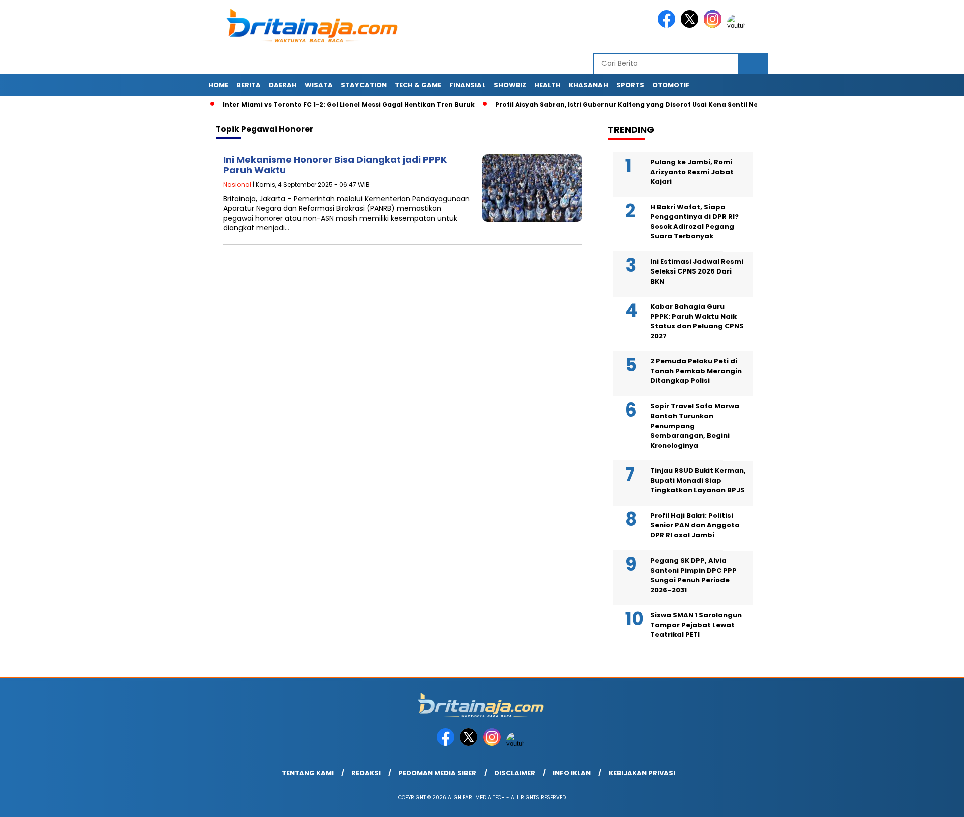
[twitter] (691, 25)
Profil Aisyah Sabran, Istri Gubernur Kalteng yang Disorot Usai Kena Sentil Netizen (615, 104)
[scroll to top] (926, 801)
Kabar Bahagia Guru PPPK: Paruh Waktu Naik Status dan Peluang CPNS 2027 (697, 321)
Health (547, 85)
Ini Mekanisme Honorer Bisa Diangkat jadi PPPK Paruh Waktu (335, 165)
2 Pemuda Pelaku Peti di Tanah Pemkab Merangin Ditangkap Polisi (696, 370)
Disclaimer (514, 773)
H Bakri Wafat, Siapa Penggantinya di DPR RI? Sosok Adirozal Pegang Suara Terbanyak (694, 221)
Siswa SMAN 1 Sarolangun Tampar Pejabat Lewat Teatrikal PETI (696, 624)
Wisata (319, 85)
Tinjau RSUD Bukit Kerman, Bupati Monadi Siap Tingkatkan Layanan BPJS (698, 480)
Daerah (283, 85)
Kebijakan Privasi (642, 773)
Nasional (237, 184)
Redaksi (366, 773)
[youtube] (737, 25)
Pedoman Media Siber (437, 773)
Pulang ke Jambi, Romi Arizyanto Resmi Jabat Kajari (692, 171)
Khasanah (588, 85)
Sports (630, 85)
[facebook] (668, 25)
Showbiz (510, 85)
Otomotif (671, 85)
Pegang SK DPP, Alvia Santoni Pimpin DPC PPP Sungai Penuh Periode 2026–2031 (693, 575)
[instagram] (714, 25)
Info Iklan (572, 773)
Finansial (467, 85)
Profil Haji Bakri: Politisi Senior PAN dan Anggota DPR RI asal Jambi (695, 525)
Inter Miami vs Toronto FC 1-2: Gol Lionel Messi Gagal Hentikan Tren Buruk (329, 104)
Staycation (364, 85)
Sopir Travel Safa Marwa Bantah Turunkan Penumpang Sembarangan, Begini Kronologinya (694, 425)
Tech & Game (418, 85)
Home (218, 85)
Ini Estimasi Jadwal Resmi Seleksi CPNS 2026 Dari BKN (696, 271)
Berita (248, 85)
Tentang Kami (308, 773)
